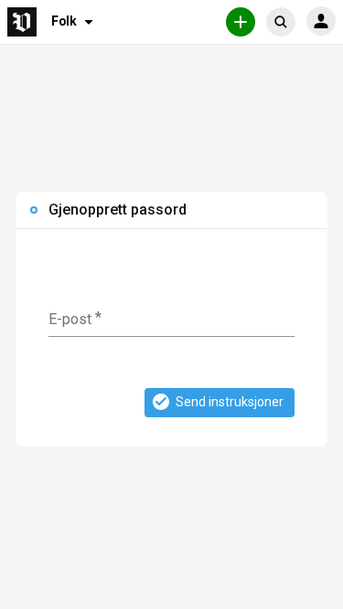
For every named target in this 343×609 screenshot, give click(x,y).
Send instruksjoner (230, 401)
